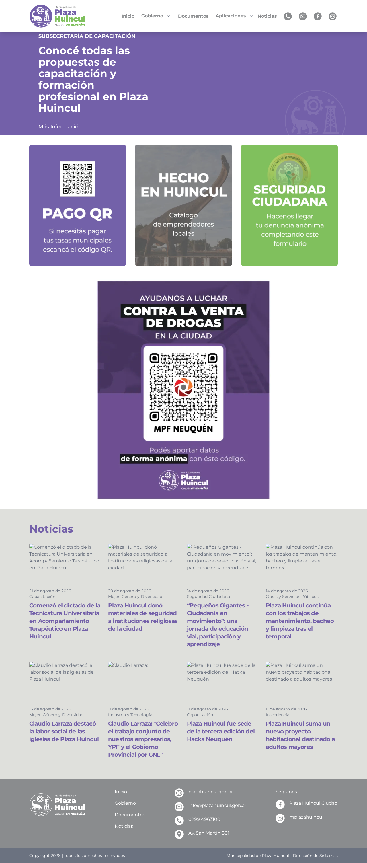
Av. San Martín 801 (208, 833)
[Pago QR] (77, 205)
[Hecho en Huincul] (183, 205)
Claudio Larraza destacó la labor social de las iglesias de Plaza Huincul (64, 731)
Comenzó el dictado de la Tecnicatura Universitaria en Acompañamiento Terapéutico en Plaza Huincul (64, 621)
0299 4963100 (204, 819)
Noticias (124, 826)
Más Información (60, 127)
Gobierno (125, 803)
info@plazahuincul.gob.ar (217, 805)
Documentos (130, 814)
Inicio (121, 791)
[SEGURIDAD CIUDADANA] (289, 205)
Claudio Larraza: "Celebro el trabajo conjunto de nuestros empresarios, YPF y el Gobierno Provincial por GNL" (143, 739)
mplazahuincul (306, 817)
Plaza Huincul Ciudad (313, 803)
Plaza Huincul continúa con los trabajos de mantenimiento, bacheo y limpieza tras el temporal (300, 621)
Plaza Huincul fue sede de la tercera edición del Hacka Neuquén (221, 731)
